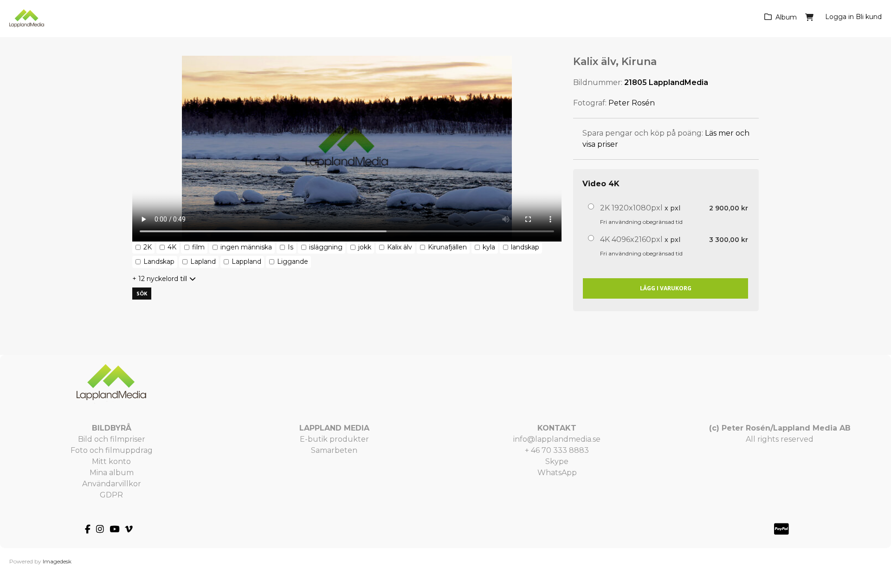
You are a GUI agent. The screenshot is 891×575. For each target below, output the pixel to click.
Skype (556, 461)
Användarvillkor (111, 483)
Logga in (839, 17)
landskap (525, 247)
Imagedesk (57, 561)
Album (786, 17)
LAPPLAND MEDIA (334, 428)
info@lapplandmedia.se (556, 439)
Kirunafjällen (447, 247)
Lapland (203, 261)
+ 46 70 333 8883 (557, 450)
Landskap (158, 261)
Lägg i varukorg (665, 288)
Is (290, 247)
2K (147, 247)
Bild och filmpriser (111, 439)
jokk (364, 247)
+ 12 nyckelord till (159, 278)
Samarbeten (334, 450)
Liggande (292, 261)
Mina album (112, 472)
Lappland (246, 261)
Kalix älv (399, 247)
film (198, 247)
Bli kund (869, 17)
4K (172, 247)
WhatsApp (557, 472)
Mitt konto (111, 461)
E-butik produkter (334, 439)
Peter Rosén (631, 102)
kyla (489, 247)
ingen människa (246, 247)
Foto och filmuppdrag (112, 450)
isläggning (325, 247)
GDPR (111, 494)
